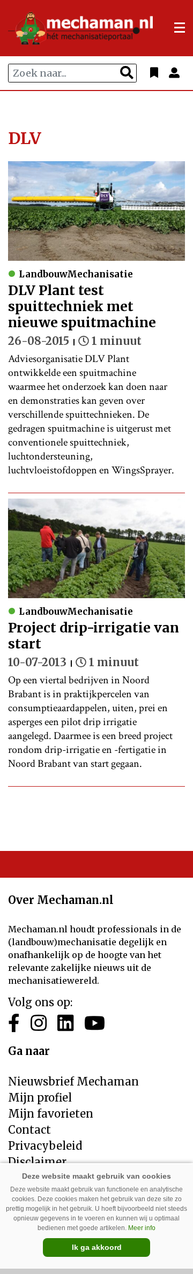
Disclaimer (37, 1162)
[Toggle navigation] (179, 27)
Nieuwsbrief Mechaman (73, 1081)
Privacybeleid (45, 1145)
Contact (29, 1129)
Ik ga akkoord (97, 1247)
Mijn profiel (40, 1097)
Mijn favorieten (50, 1113)
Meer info (141, 1228)
